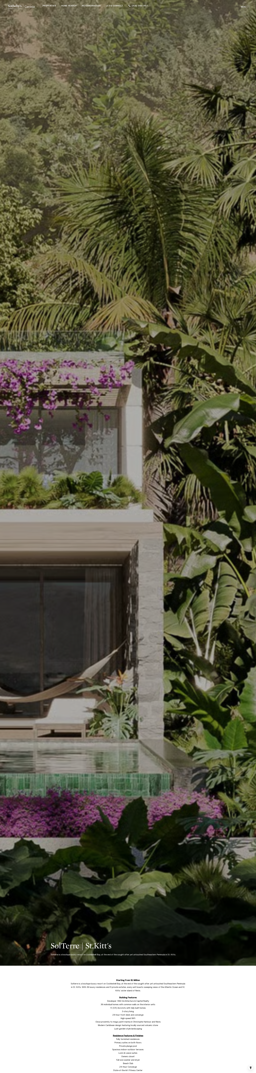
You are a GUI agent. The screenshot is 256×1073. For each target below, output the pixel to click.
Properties (49, 6)
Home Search (69, 6)
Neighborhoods (91, 6)
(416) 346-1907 (140, 6)
